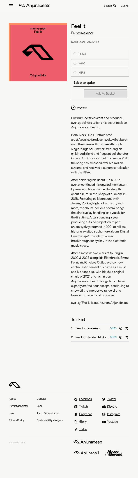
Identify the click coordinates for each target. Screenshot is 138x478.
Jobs (39, 406)
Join (11, 413)
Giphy (83, 422)
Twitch (83, 406)
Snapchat (85, 414)
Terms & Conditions (48, 413)
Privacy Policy (16, 420)
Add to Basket (105, 93)
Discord (112, 406)
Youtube (112, 422)
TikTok (83, 429)
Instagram (113, 414)
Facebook (85, 399)
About (12, 398)
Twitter (111, 399)
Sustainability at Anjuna (50, 420)
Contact (41, 398)
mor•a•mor (84, 33)
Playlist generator (18, 406)
